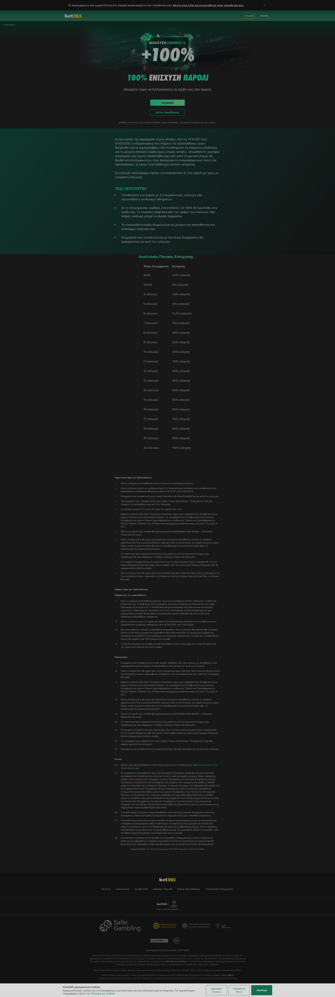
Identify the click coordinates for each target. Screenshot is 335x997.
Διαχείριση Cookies (216, 990)
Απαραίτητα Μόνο (239, 990)
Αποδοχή (262, 990)
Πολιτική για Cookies (103, 993)
